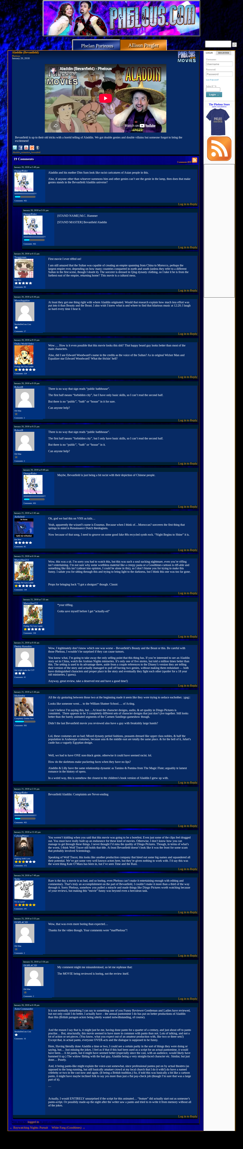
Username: (211, 59)
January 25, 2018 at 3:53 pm (26, 918)
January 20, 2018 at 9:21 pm (26, 426)
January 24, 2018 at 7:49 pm (26, 875)
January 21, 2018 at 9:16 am (26, 643)
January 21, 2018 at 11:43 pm (27, 832)
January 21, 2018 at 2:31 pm (26, 789)
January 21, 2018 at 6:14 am (26, 556)
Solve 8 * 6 (211, 86)
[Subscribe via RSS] (219, 159)
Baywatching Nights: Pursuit (28, 1127)
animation (25, 152)
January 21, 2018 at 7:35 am (35, 599)
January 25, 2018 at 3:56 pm (36, 962)
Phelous (16, 56)
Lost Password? (212, 80)
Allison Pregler (143, 45)
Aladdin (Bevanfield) (25, 52)
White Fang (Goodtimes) (68, 1127)
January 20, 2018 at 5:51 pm (36, 210)
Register (223, 53)
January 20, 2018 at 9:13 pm (26, 340)
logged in (33, 1122)
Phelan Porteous (97, 45)
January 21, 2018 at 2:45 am (26, 513)
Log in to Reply (187, 204)
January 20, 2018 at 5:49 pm (26, 167)
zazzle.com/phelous (219, 107)
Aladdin (16, 152)
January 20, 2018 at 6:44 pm (26, 297)
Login (209, 53)
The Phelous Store (219, 104)
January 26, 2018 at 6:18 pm (26, 1005)
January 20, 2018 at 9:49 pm (36, 470)
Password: (211, 69)
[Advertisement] (219, 221)
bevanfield (35, 152)
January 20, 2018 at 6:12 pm (26, 254)
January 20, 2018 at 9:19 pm (26, 383)
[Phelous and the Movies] (187, 57)
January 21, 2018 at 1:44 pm (26, 692)
